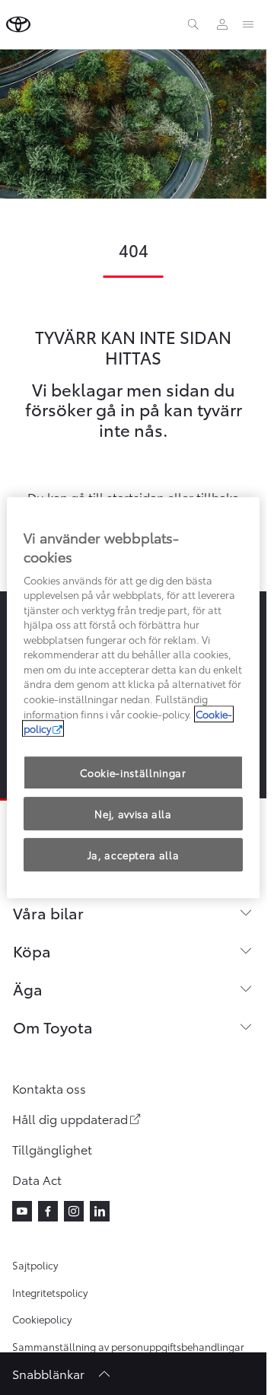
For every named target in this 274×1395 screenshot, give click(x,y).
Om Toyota (53, 1027)
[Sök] (193, 24)
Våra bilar (48, 912)
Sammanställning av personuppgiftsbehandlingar (128, 1346)
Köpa (32, 950)
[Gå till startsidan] (18, 24)
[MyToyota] (222, 24)
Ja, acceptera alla (134, 855)
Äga (28, 988)
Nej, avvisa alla (132, 813)
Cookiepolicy (42, 1319)
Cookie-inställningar (133, 772)
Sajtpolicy (35, 1265)
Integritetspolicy (50, 1292)
